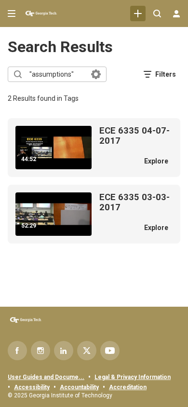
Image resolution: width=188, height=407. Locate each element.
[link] (138, 13)
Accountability (79, 387)
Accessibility (32, 387)
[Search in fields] (96, 74)
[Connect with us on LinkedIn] (63, 350)
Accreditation (128, 387)
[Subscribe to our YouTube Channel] (110, 350)
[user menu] (176, 13)
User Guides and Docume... (46, 377)
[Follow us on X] (86, 350)
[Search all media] (157, 13)
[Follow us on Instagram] (40, 350)
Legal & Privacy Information (132, 377)
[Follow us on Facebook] (17, 350)
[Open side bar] (11, 13)
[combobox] (56, 74)
